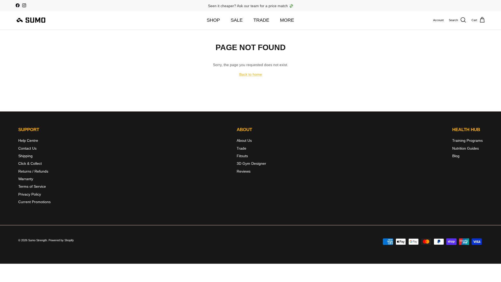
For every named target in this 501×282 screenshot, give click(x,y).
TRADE (261, 20)
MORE (287, 20)
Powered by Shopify (61, 240)
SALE (237, 20)
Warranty (25, 179)
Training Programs (467, 140)
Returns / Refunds (33, 171)
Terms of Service (32, 186)
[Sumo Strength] (31, 20)
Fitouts (242, 156)
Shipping (25, 156)
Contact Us (27, 148)
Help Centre (28, 140)
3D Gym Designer (251, 163)
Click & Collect (30, 163)
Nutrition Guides (465, 148)
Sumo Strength (37, 240)
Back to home (250, 74)
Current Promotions (34, 202)
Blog (456, 156)
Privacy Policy (29, 194)
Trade (241, 148)
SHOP (213, 20)
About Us (244, 140)
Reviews (243, 171)
